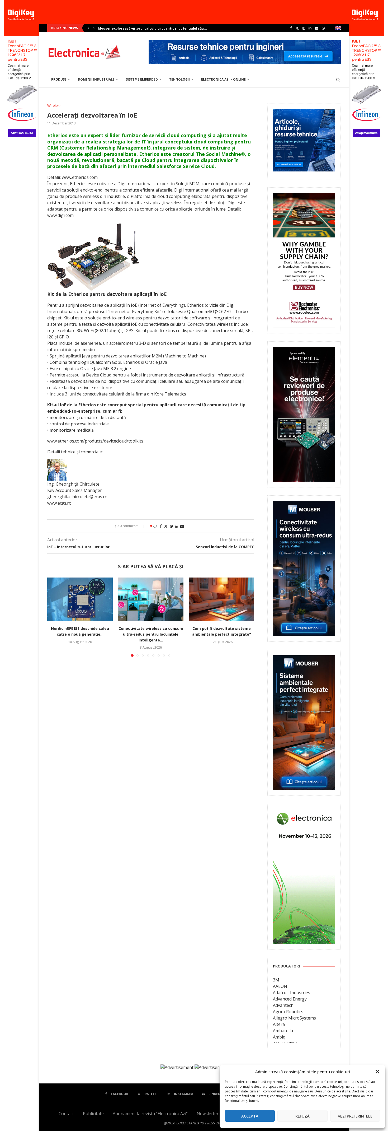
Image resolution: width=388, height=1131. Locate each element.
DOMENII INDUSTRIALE (96, 79)
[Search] (338, 79)
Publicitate (93, 1113)
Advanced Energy (290, 999)
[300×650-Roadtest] (304, 350)
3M (276, 980)
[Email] (316, 28)
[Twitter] (297, 28)
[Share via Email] (182, 526)
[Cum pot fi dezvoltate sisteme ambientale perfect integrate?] (221, 599)
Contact (66, 1113)
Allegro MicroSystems (294, 1018)
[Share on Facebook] (161, 526)
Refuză (302, 1116)
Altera (279, 1024)
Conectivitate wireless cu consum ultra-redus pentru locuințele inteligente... (151, 634)
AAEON (280, 986)
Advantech (283, 1005)
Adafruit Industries (291, 992)
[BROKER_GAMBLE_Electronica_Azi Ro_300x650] (304, 196)
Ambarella (283, 1031)
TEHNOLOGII (179, 79)
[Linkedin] (310, 28)
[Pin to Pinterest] (171, 526)
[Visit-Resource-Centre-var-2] (245, 43)
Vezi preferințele (355, 1116)
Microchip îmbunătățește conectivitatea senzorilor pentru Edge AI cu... (157, 28)
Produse (59, 79)
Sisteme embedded (142, 79)
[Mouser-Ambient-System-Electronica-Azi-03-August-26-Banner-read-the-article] (304, 659)
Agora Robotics (288, 1011)
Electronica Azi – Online (223, 79)
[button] (377, 1071)
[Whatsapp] (323, 28)
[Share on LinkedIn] (176, 526)
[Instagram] (303, 28)
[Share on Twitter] (166, 526)
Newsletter (208, 1113)
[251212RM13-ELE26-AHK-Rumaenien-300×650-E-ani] (304, 813)
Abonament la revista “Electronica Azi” (150, 1113)
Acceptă (249, 1116)
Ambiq (279, 1037)
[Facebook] (291, 28)
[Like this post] (155, 526)
